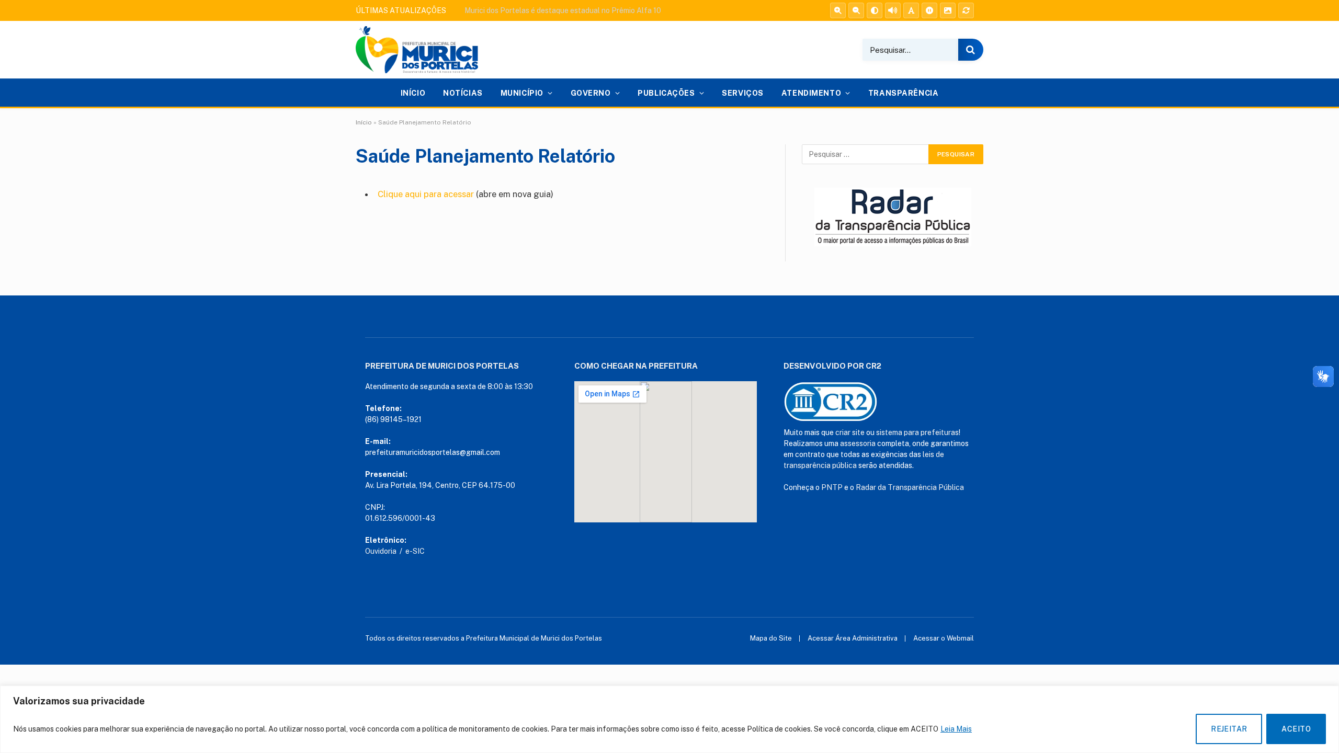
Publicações (666, 92)
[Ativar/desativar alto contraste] (874, 10)
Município (522, 92)
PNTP (832, 487)
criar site (850, 432)
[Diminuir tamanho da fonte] (856, 10)
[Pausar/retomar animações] (929, 10)
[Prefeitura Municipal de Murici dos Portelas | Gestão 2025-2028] (417, 49)
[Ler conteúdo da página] (893, 10)
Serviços (743, 92)
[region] (669, 719)
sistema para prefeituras (917, 432)
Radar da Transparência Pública (910, 487)
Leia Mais (956, 729)
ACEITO (1296, 729)
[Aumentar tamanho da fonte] (838, 10)
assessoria (858, 443)
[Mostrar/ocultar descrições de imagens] (948, 10)
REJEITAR (1229, 729)
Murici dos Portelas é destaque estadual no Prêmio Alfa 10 (562, 10)
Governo (591, 92)
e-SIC (415, 551)
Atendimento (811, 92)
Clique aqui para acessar (426, 194)
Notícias (463, 92)
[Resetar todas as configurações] (966, 10)
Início (413, 92)
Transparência (903, 92)
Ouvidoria (380, 551)
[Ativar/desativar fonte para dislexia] (911, 10)
